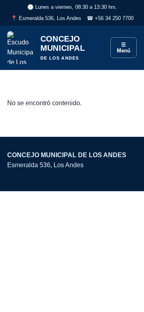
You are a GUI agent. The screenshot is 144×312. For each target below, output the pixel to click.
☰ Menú (123, 48)
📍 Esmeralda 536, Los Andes (46, 18)
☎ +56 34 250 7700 (110, 18)
